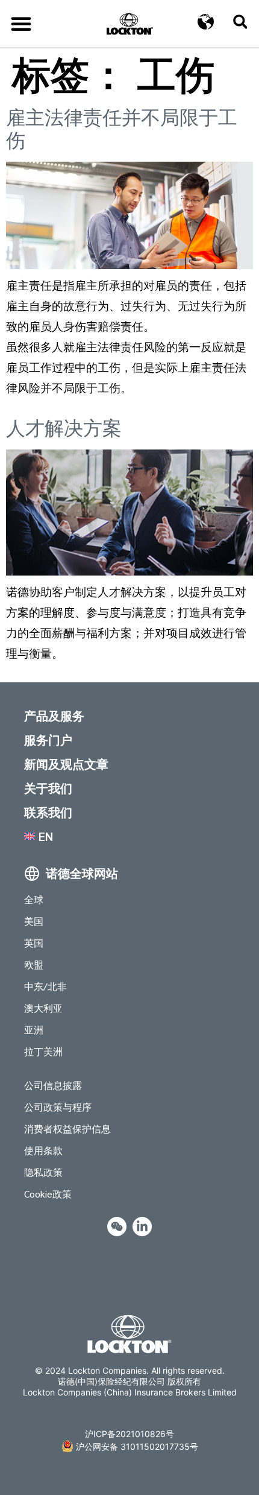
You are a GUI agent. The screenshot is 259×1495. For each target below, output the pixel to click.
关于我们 (48, 788)
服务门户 (48, 740)
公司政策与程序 (58, 1106)
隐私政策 (43, 1172)
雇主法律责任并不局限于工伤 (121, 129)
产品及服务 (54, 715)
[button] (21, 23)
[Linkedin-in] (142, 1226)
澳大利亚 (43, 1007)
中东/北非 (45, 986)
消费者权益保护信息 (67, 1128)
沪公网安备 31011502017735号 (137, 1446)
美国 (33, 921)
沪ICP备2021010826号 (129, 1434)
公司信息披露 (53, 1085)
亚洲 (33, 1029)
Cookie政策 (48, 1193)
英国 (33, 942)
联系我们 (48, 812)
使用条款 (43, 1150)
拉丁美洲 (43, 1051)
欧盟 (33, 964)
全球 (33, 899)
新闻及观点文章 (66, 764)
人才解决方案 (64, 428)
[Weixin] (116, 1226)
